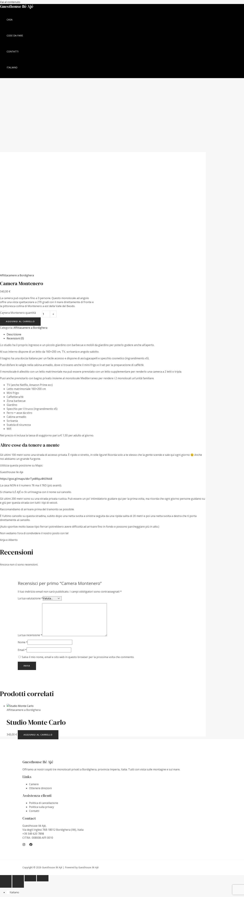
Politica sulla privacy (41, 807)
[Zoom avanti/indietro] (6, 878)
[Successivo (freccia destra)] (18, 884)
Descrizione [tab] (14, 334)
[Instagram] (23, 845)
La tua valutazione (30, 598)
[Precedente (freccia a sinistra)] (6, 884)
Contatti (34, 811)
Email (22, 650)
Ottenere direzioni (40, 788)
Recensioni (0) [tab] (15, 338)
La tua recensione (30, 635)
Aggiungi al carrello (20, 321)
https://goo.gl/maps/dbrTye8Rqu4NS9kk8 (26, 479)
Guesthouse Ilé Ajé (16, 6)
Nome (23, 642)
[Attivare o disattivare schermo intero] (18, 878)
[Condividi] (30, 878)
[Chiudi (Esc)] (42, 878)
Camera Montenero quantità (18, 313)
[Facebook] (30, 845)
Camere (34, 784)
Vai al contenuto (10, 2)
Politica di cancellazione (43, 803)
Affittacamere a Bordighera (17, 275)
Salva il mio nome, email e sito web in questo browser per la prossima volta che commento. (78, 657)
